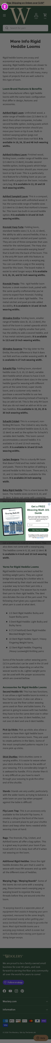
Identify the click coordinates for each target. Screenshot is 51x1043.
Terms (38, 537)
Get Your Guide (38, 530)
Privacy (42, 537)
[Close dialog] (49, 504)
